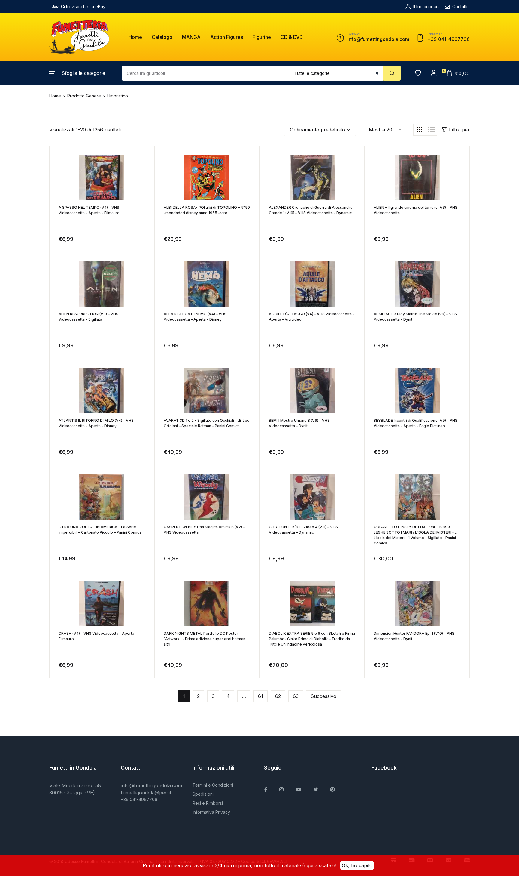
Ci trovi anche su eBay (83, 6)
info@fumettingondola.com (151, 785)
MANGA (191, 37)
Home (135, 37)
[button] (77, 73)
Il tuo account (426, 6)
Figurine (262, 37)
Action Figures (226, 37)
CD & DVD (292, 37)
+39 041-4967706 (139, 799)
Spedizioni (203, 794)
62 (278, 696)
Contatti (459, 6)
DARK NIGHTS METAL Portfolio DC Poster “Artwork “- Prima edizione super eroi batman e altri (206, 638)
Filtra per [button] (459, 130)
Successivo (323, 696)
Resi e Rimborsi (208, 803)
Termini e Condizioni (213, 785)
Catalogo (162, 37)
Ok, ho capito (357, 865)
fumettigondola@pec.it (146, 793)
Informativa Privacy (211, 812)
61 (260, 696)
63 (296, 696)
